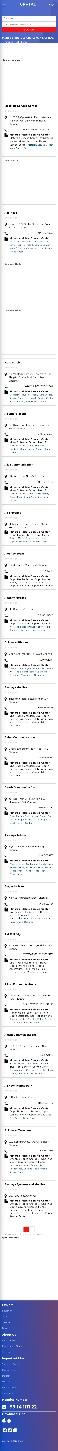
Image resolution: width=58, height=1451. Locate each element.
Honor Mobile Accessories (31, 630)
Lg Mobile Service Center (40, 398)
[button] (28, 4)
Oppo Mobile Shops (19, 497)
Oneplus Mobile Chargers (22, 1070)
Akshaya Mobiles (16, 687)
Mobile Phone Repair (20, 871)
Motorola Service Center (21, 105)
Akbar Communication (20, 737)
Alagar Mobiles (14, 886)
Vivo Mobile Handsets (32, 675)
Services (6, 1352)
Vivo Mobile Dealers (43, 668)
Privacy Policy (9, 1370)
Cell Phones (21, 42)
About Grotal (8, 1340)
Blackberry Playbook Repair (23, 395)
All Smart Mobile (15, 413)
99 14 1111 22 (22, 1407)
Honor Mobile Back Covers (37, 918)
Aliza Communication (19, 464)
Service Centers (17, 398)
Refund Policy (9, 1387)
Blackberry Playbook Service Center (27, 401)
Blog (4, 1328)
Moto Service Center (20, 148)
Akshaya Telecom (16, 835)
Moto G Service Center (38, 245)
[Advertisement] (29, 82)
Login (52, 4)
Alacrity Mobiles (15, 597)
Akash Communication (20, 787)
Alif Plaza (11, 212)
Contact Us (7, 1393)
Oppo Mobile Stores (38, 493)
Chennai (9, 42)
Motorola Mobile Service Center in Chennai (17, 45)
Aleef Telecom (14, 553)
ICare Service (13, 362)
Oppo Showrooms (18, 541)
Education (7, 1311)
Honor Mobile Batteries (21, 922)
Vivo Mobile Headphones (22, 627)
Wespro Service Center (21, 864)
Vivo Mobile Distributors (21, 671)
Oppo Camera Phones (31, 449)
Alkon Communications (20, 984)
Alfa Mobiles (13, 512)
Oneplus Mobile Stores (39, 1019)
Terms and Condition (12, 1364)
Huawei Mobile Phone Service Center (28, 1063)
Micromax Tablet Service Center (25, 241)
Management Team (12, 1346)
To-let (5, 1316)
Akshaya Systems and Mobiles (25, 1184)
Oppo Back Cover (38, 541)
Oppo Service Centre (35, 816)
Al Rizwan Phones (16, 642)
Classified (6, 1322)
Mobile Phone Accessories (39, 867)
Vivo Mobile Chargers (20, 668)
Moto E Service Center (21, 248)
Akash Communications (20, 1034)
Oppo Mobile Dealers (29, 819)
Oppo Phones (16, 816)
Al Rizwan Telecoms (18, 1130)
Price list (6, 1381)
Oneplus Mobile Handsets (31, 1073)
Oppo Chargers (30, 1118)
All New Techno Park (18, 1085)
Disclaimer (7, 1376)
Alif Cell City (13, 934)
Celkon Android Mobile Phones (25, 1022)
